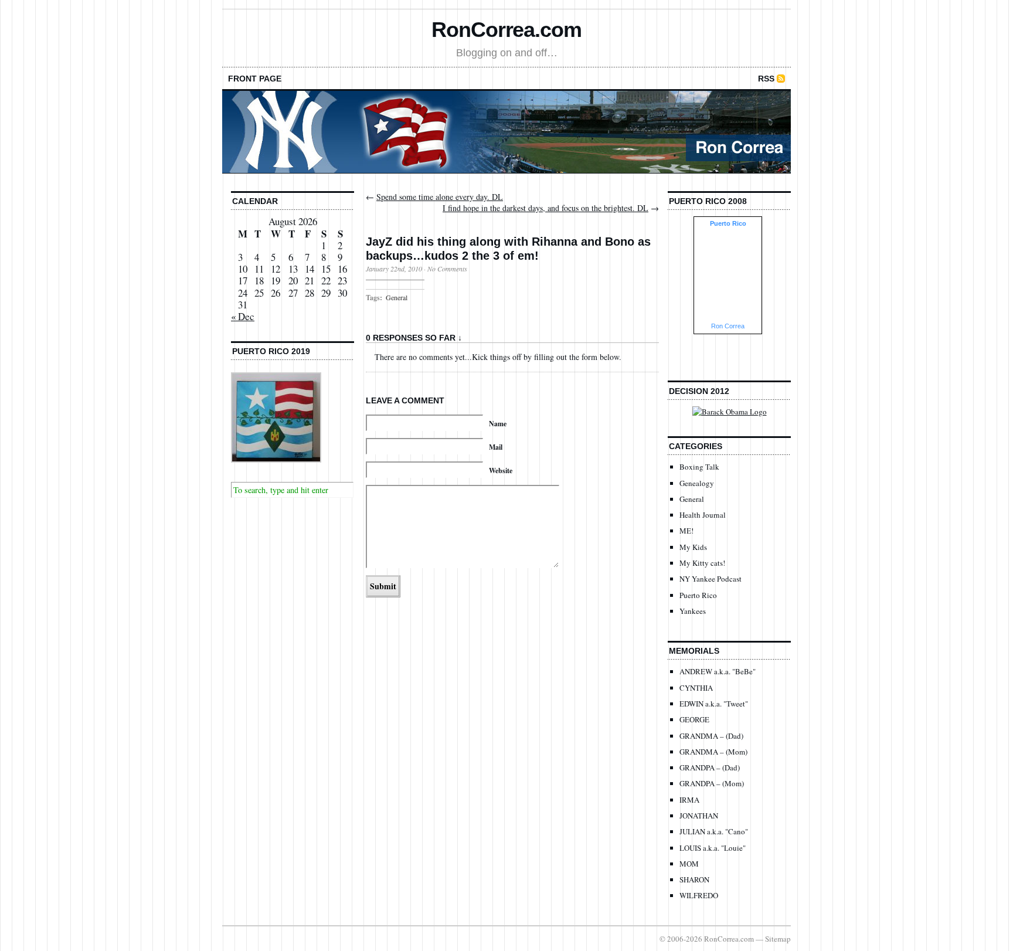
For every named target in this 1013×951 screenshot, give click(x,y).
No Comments (447, 268)
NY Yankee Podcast (710, 578)
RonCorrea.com (506, 30)
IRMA (689, 799)
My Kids (693, 547)
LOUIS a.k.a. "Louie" (712, 848)
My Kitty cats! (702, 563)
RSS (766, 78)
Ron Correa (728, 326)
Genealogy (696, 483)
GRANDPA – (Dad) (709, 767)
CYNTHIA (696, 687)
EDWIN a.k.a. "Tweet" (713, 703)
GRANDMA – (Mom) (713, 751)
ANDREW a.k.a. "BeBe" (717, 671)
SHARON (694, 879)
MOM (689, 863)
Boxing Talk (699, 466)
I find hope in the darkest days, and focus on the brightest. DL (545, 207)
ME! (686, 530)
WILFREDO (698, 895)
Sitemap (778, 938)
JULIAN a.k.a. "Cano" (713, 831)
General (396, 297)
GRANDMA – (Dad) (711, 736)
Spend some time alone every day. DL (439, 196)
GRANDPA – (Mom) (711, 783)
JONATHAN (698, 815)
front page (254, 78)
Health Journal (702, 515)
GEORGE (694, 719)
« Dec (242, 316)
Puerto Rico (698, 595)
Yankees (692, 611)
